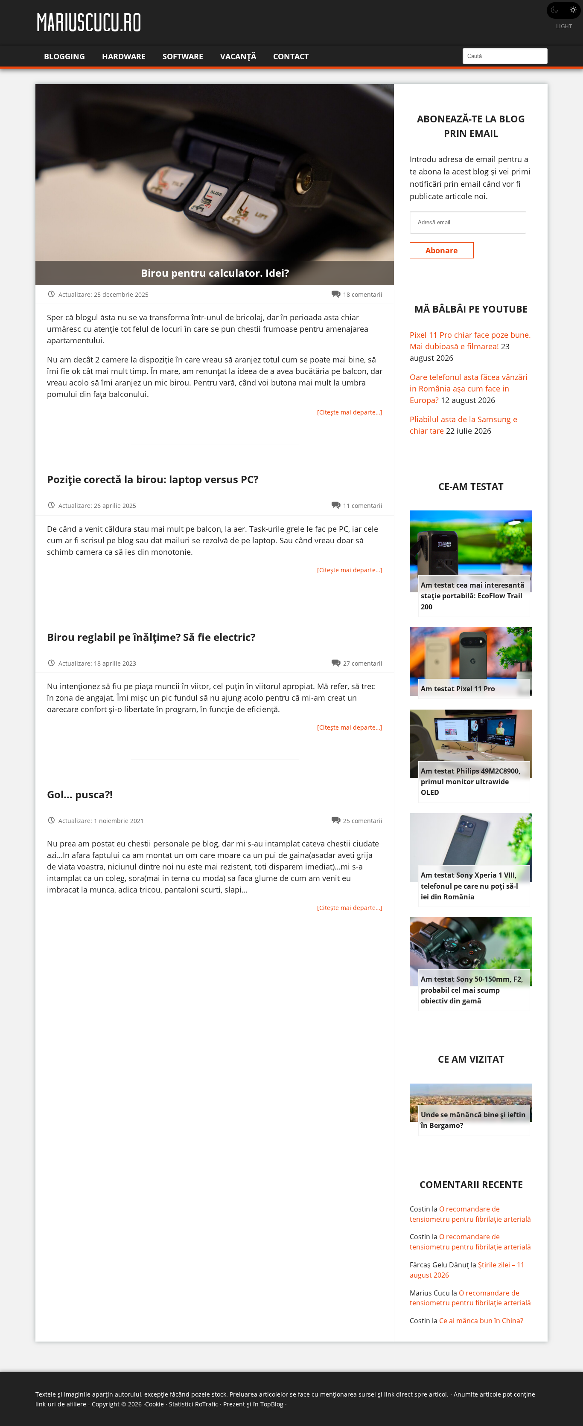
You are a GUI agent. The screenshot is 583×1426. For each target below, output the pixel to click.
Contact (291, 56)
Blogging (64, 56)
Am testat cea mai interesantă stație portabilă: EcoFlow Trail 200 (473, 596)
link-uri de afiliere (60, 1404)
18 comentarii (362, 294)
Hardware (124, 56)
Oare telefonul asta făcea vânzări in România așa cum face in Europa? (469, 388)
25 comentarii (362, 821)
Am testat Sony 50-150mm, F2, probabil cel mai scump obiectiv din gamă (472, 990)
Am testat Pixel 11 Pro (458, 688)
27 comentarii (362, 663)
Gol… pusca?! (80, 794)
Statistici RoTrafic (193, 1404)
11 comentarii (362, 505)
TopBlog (271, 1404)
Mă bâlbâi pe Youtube (471, 309)
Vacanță (238, 56)
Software (183, 56)
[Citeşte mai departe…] (349, 412)
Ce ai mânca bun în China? (481, 1320)
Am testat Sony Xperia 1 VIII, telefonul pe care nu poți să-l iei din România (469, 885)
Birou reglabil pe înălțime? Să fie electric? (151, 637)
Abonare (442, 250)
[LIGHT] (564, 10)
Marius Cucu (430, 1293)
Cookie (154, 1404)
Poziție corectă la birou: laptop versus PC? (152, 479)
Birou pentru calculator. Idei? (215, 273)
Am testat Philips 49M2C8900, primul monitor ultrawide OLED (471, 781)
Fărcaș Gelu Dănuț (439, 1264)
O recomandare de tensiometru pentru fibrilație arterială (470, 1214)
